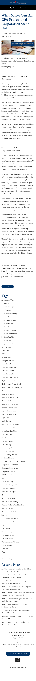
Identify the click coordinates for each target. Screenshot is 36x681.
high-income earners (9, 381)
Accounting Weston (9, 448)
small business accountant (11, 424)
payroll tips (6, 418)
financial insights (8, 374)
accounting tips (8, 307)
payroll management (9, 414)
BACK (8, 287)
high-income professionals (12, 384)
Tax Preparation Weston (10, 542)
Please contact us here (14, 277)
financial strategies (9, 491)
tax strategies (7, 545)
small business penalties (10, 428)
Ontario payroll (7, 508)
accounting (6, 303)
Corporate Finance (8, 471)
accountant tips (8, 300)
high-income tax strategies (12, 387)
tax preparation (7, 538)
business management (10, 330)
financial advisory (8, 364)
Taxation (5, 549)
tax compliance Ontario (10, 438)
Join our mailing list (18, 654)
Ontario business (8, 394)
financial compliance (9, 367)
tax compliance (7, 434)
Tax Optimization (8, 535)
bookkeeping (6, 310)
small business (7, 421)
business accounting (9, 313)
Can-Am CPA (6, 347)
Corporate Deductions (10, 468)
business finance (8, 323)
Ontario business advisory (11, 397)
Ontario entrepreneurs (10, 404)
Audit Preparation (8, 451)
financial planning (8, 488)
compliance (6, 350)
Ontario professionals (9, 407)
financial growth (8, 371)
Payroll (4, 515)
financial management (10, 377)
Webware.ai (22, 667)
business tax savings (9, 334)
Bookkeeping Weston (9, 455)
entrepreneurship (8, 360)
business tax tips (8, 337)
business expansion (9, 320)
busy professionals (8, 344)
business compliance (9, 317)
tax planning (6, 444)
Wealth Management (9, 559)
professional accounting (11, 518)
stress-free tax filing (9, 431)
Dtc (3, 478)
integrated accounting (10, 502)
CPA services (6, 357)
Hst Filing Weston (8, 498)
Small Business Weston (10, 522)
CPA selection (7, 475)
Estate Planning (7, 481)
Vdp (3, 555)
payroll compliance (9, 411)
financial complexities (10, 485)
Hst (3, 495)
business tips (7, 340)
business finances (8, 458)
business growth (8, 327)
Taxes (4, 552)
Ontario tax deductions (10, 512)
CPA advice (6, 354)
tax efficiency (7, 532)
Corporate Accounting (10, 465)
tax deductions (7, 441)
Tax (3, 525)
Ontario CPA (6, 401)
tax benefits (6, 528)
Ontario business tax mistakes (13, 505)
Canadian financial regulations (13, 461)
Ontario (4, 391)
